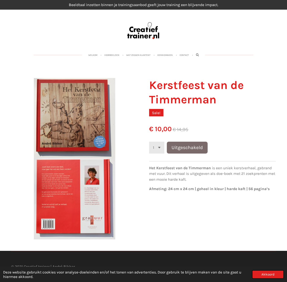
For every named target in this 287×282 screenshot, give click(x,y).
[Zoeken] (197, 55)
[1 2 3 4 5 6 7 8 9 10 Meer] (156, 148)
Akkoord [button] (267, 274)
